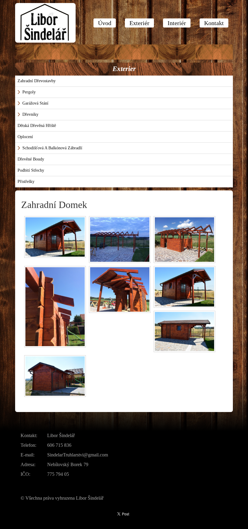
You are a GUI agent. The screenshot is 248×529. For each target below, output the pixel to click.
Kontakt (214, 23)
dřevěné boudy (31, 159)
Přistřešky (26, 181)
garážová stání (35, 103)
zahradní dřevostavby (37, 81)
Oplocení (25, 137)
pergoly (29, 92)
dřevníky (30, 114)
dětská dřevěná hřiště (37, 125)
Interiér (177, 23)
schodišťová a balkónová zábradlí (52, 148)
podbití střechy (31, 170)
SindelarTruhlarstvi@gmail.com (77, 454)
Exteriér (139, 23)
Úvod (104, 23)
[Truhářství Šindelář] (45, 23)
